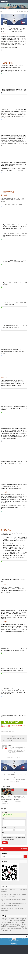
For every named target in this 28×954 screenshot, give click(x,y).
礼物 (10, 731)
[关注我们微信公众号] (22, 849)
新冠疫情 (20, 920)
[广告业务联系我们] (14, 770)
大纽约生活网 (4, 1)
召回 (7, 920)
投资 (16, 920)
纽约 (19, 926)
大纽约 (10, 920)
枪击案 (8, 924)
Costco (2, 918)
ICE (4, 918)
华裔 (4, 920)
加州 (13, 918)
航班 (21, 928)
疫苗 (8, 926)
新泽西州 (19, 922)
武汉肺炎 (12, 924)
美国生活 (18, 928)
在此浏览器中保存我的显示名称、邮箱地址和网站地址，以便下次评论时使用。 (13, 838)
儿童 (11, 918)
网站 (3, 832)
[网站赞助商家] (14, 25)
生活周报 (22, 924)
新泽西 (13, 922)
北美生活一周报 (19, 918)
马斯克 (7, 930)
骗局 (10, 930)
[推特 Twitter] (24, 849)
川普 (13, 920)
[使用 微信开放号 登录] (4, 815)
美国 (8, 928)
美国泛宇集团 (13, 928)
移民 (14, 926)
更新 (3, 924)
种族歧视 (11, 926)
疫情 (5, 926)
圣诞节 (7, 731)
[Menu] (26, 1)
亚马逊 (9, 918)
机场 (5, 924)
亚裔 (6, 918)
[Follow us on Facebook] (26, 849)
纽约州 (23, 926)
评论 (3, 818)
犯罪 (18, 924)
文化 (1, 11)
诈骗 (23, 928)
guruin (23, 737)
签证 (16, 926)
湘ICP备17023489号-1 (14, 940)
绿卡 (5, 928)
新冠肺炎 (8, 922)
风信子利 (4, 33)
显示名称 (4, 827)
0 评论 (26, 11)
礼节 (13, 731)
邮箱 (15, 827)
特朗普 (16, 924)
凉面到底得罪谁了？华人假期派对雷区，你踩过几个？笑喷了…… (19, 798)
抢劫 (18, 920)
